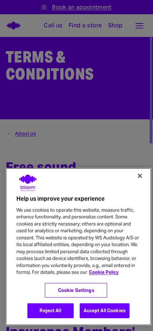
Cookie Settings (76, 290)
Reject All (50, 311)
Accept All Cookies (105, 311)
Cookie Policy (103, 272)
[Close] (140, 176)
